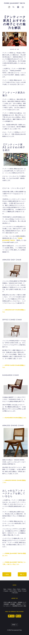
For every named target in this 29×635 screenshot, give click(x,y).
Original (6, 591)
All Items (24, 589)
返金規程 (6, 604)
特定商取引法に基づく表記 (19, 606)
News (4, 589)
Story (14, 589)
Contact (24, 591)
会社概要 (12, 604)
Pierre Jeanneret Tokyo (14, 3)
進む (21, 574)
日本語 (13, 624)
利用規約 (19, 604)
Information (15, 593)
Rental (19, 591)
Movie (18, 589)
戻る (7, 574)
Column (10, 589)
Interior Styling (13, 591)
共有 (19, 616)
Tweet (12, 616)
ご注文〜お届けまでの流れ (10, 602)
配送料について (22, 602)
